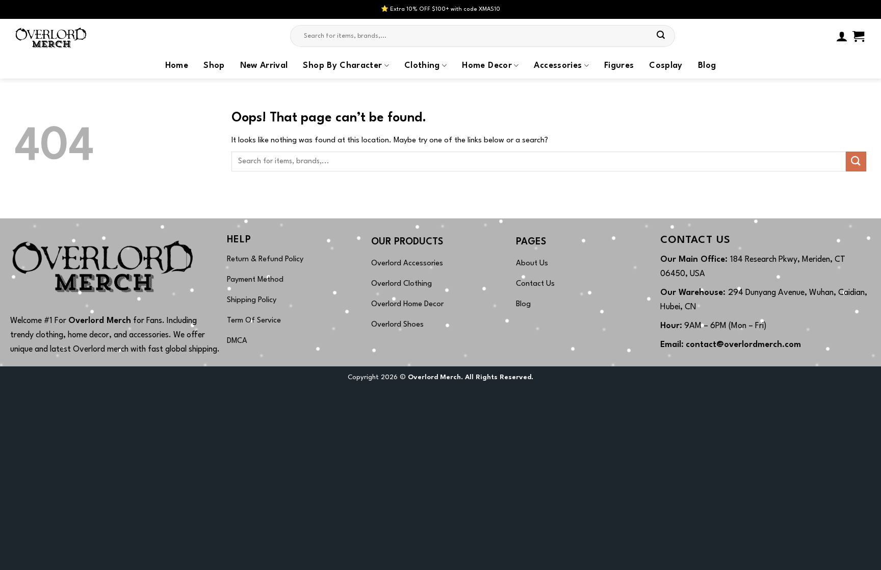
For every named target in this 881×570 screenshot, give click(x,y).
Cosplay (665, 66)
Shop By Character (342, 66)
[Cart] (858, 36)
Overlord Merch (99, 321)
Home (176, 66)
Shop (213, 66)
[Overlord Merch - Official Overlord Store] (66, 36)
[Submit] (660, 36)
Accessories (558, 66)
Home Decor (487, 66)
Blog (707, 66)
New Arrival (264, 66)
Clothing (422, 66)
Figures (619, 66)
